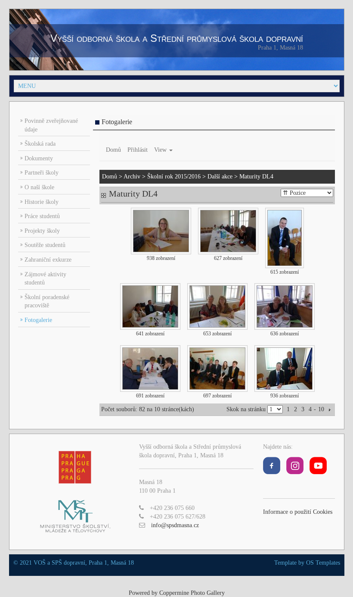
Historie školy (42, 202)
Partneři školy (42, 172)
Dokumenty (39, 158)
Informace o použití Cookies (297, 512)
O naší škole (39, 187)
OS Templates (323, 562)
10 (321, 409)
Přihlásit (137, 150)
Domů (113, 150)
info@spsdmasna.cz (175, 525)
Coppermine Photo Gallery (192, 593)
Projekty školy (42, 231)
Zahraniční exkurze (48, 259)
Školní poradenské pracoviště (47, 301)
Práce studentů (42, 216)
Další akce (219, 176)
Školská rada (40, 144)
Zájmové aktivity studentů (45, 278)
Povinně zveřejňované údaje (51, 125)
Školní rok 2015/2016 (174, 176)
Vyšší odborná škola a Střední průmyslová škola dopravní (176, 38)
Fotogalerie (38, 320)
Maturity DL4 (256, 176)
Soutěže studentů (45, 245)
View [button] (161, 150)
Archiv (132, 176)
